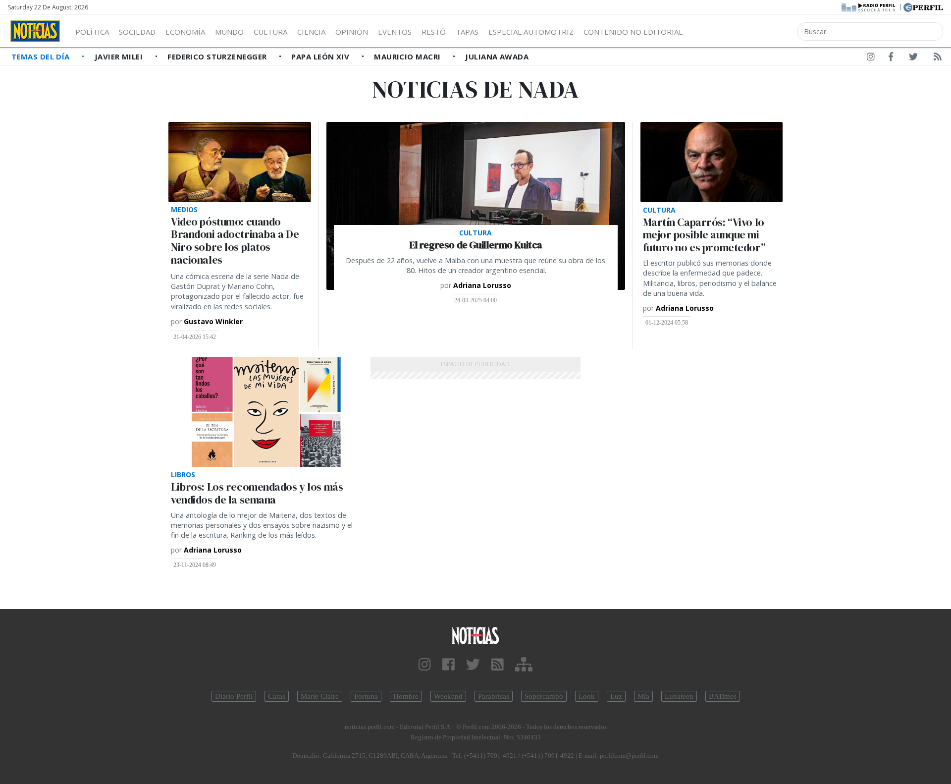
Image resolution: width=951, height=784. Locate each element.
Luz (616, 696)
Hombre (406, 696)
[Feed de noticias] (938, 58)
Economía (185, 32)
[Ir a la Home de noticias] (475, 635)
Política (92, 32)
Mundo (229, 32)
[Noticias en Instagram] (871, 58)
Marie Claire (320, 696)
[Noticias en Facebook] (891, 58)
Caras (276, 696)
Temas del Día (41, 56)
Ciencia (311, 32)
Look (587, 696)
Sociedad (137, 32)
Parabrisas (493, 696)
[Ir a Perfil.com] (923, 6)
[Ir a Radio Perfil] (869, 6)
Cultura (270, 32)
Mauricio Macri (408, 56)
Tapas (467, 32)
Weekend (448, 696)
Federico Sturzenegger (218, 56)
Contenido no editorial (633, 32)
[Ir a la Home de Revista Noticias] (35, 31)
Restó (434, 32)
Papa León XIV (321, 56)
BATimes (723, 696)
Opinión (351, 32)
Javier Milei (120, 56)
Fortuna (366, 696)
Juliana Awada (496, 56)
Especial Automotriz (531, 32)
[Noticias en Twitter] (913, 58)
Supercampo (544, 696)
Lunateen (679, 696)
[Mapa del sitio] (523, 664)
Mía (643, 696)
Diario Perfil (234, 696)
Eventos (395, 32)
